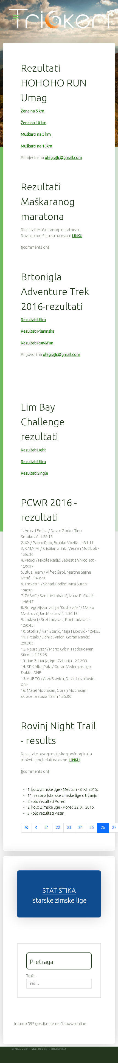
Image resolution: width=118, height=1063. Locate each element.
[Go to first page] (26, 828)
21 (46, 827)
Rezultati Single (34, 473)
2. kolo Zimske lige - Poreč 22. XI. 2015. (61, 807)
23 (69, 827)
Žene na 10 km (33, 123)
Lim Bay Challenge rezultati (43, 421)
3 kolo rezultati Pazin (45, 813)
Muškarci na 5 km (36, 134)
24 (80, 827)
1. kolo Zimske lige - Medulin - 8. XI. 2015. (62, 789)
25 (91, 827)
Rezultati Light (33, 450)
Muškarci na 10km (36, 146)
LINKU (77, 236)
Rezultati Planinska (37, 331)
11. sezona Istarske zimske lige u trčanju (62, 795)
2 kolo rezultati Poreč (46, 801)
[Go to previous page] (36, 828)
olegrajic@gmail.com (63, 157)
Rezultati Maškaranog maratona (48, 201)
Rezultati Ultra (33, 320)
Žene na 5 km (32, 111)
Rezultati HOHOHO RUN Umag (53, 82)
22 (58, 827)
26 (103, 827)
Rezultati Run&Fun (37, 343)
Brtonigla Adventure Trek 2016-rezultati (55, 291)
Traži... (31, 976)
